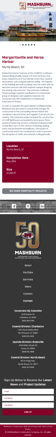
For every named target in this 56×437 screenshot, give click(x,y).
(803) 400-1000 (28, 320)
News (28, 286)
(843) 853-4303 (28, 336)
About (28, 265)
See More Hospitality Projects (28, 191)
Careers (28, 293)
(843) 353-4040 (28, 367)
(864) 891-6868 (28, 351)
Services (28, 279)
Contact (28, 301)
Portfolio (28, 272)
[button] (3, 30)
